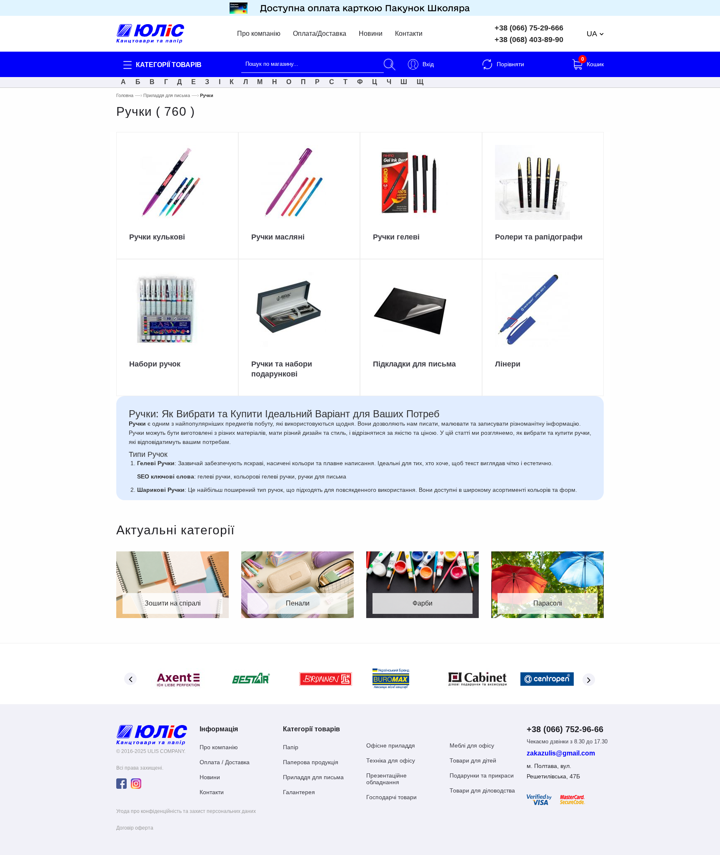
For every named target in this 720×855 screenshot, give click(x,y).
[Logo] (151, 735)
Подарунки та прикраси (482, 775)
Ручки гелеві (396, 237)
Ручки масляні (278, 237)
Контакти (408, 33)
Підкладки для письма (414, 364)
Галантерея (299, 792)
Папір (290, 747)
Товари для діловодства (482, 790)
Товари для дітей (473, 760)
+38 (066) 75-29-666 (529, 28)
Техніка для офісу (390, 760)
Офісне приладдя (390, 745)
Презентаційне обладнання (386, 778)
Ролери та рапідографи (538, 237)
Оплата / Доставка (225, 762)
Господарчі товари (391, 797)
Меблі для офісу (472, 745)
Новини (370, 33)
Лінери (507, 364)
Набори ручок (154, 364)
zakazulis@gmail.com (561, 753)
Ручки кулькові (157, 237)
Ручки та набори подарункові (281, 369)
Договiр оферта (134, 828)
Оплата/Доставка (319, 33)
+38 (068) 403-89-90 (529, 39)
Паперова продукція (310, 762)
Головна (124, 95)
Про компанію (258, 33)
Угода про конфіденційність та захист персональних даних (186, 811)
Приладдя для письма (166, 95)
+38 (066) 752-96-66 (565, 729)
